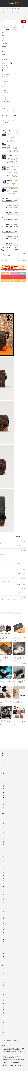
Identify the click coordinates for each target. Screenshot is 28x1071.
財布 (7, 8)
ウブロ (5, 94)
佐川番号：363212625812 (7, 245)
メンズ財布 (3, 820)
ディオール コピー (6, 124)
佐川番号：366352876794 (7, 214)
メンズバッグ (3, 895)
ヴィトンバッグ (3, 907)
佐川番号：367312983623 (7, 229)
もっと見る (16, 198)
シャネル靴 (3, 1000)
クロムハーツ (7, 74)
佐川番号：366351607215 (7, 202)
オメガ (3, 775)
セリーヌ (6, 79)
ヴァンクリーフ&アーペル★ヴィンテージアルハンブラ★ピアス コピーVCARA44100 (19, 701)
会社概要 (3, 1040)
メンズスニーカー (3, 974)
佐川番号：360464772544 (7, 224)
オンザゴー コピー (6, 122)
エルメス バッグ (3, 944)
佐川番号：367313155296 (7, 221)
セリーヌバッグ (3, 956)
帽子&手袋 (5, 17)
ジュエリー (5, 12)
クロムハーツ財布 (3, 852)
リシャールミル (3, 784)
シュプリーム (7, 99)
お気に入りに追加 (7, 280)
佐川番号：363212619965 (7, 243)
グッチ (5, 90)
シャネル (6, 76)
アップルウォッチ (7, 88)
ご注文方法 (9, 1040)
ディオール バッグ (3, 931)
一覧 (17, 130)
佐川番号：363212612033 (7, 236)
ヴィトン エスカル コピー (10, 613)
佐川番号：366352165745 (7, 207)
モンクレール (7, 85)
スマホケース (12, 12)
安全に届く (22, 273)
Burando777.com (13, 1065)
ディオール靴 (3, 1010)
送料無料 (5, 273)
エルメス (6, 81)
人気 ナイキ (5, 120)
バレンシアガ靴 (3, 1021)
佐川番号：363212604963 (7, 233)
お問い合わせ (20, 280)
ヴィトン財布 (3, 830)
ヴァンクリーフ (7, 83)
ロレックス (6, 67)
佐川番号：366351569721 (7, 200)
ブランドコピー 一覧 (10, 110)
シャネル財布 (3, 840)
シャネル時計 (3, 805)
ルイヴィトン (7, 65)
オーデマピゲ (7, 101)
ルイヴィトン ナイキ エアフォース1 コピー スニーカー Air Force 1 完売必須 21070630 (19, 657)
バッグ (11, 8)
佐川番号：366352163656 (7, 205)
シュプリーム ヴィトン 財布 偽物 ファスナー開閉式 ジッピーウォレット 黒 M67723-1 (19, 681)
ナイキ (3, 984)
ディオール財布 (3, 877)
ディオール (6, 72)
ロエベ (5, 97)
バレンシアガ (7, 106)
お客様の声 (4, 1045)
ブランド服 (20, 8)
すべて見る (23, 663)
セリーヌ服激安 (12, 120)
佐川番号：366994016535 (7, 217)
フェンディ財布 (3, 865)
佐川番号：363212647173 (7, 231)
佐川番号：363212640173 (7, 226)
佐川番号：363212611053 (7, 238)
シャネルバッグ (3, 919)
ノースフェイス (7, 92)
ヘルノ (5, 108)
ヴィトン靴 (3, 991)
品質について (15, 1040)
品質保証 (14, 273)
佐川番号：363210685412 (7, 212)
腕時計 (3, 8)
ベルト (18, 12)
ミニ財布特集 (18, 613)
